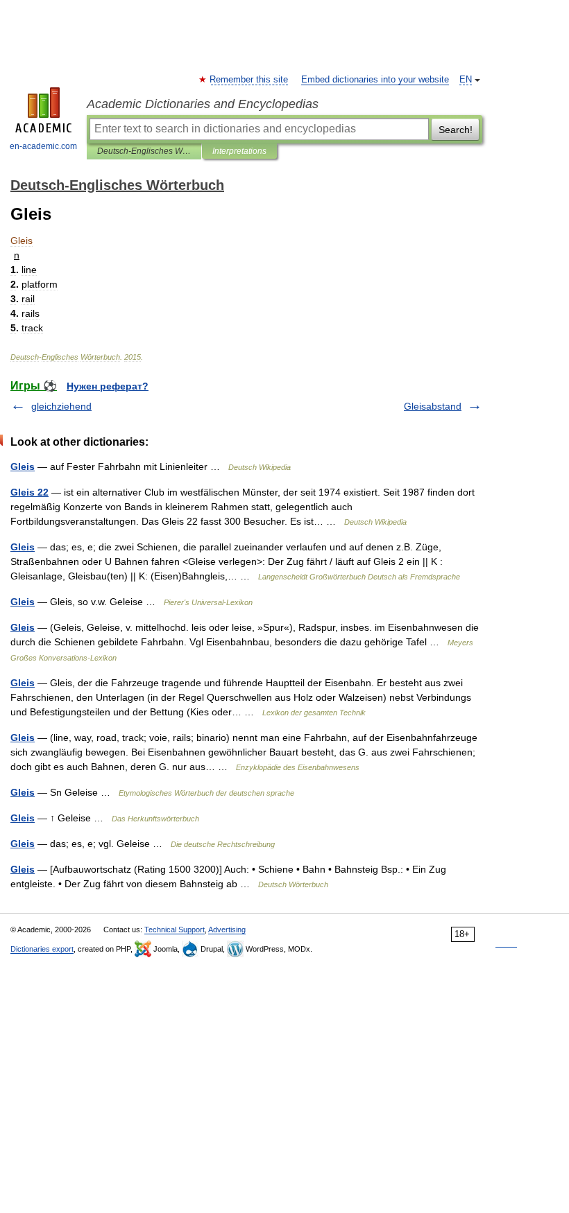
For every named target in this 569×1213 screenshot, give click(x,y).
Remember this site (249, 80)
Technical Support (174, 929)
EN (465, 80)
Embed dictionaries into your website (375, 80)
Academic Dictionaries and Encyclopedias (203, 104)
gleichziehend (61, 406)
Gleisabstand (432, 406)
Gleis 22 (29, 492)
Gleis (22, 466)
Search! (456, 129)
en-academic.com (43, 146)
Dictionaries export (42, 949)
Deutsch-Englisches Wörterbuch (144, 151)
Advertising (227, 929)
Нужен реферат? (107, 386)
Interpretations (239, 151)
